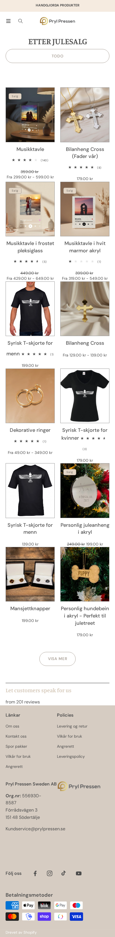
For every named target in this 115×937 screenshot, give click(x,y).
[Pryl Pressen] (57, 21)
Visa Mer (57, 658)
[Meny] (8, 21)
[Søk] (20, 21)
